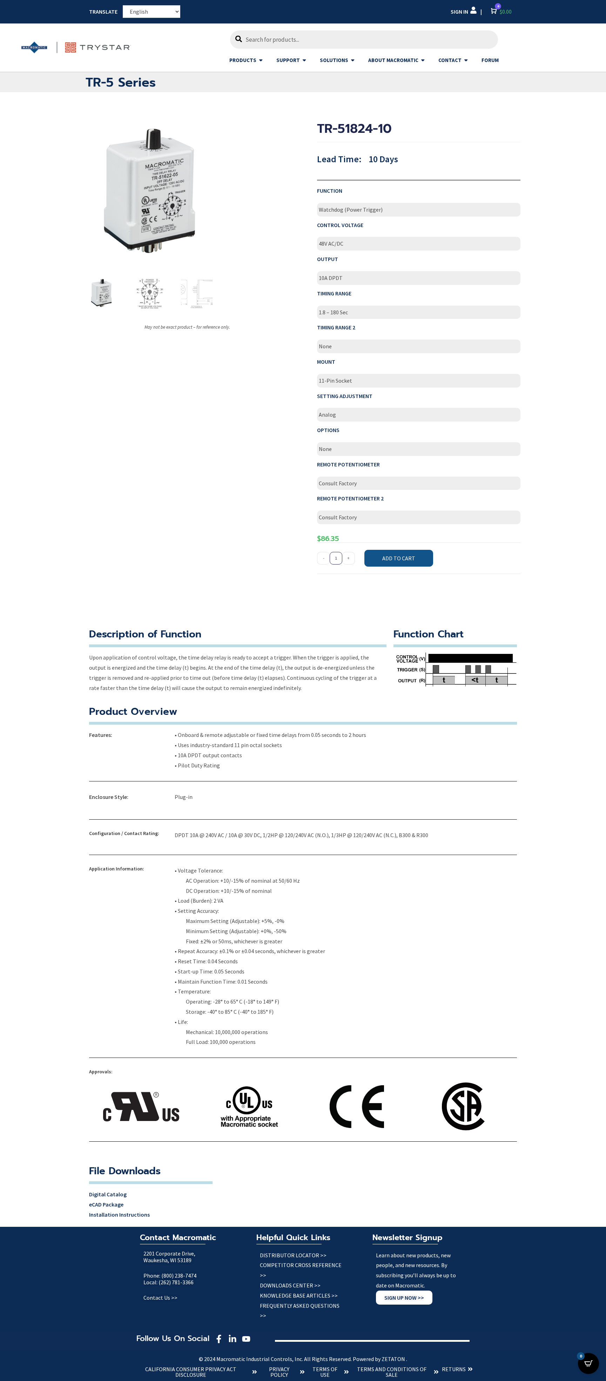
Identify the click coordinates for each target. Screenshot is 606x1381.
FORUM (490, 60)
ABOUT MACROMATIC (393, 60)
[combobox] (364, 39)
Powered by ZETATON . (380, 1358)
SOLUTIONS (334, 60)
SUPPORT (288, 60)
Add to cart (398, 558)
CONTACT (450, 60)
